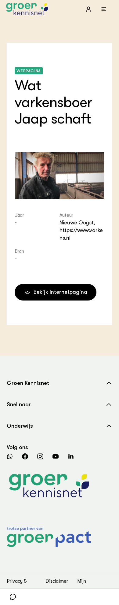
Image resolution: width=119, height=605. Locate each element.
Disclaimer (56, 581)
